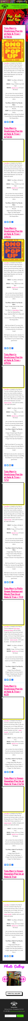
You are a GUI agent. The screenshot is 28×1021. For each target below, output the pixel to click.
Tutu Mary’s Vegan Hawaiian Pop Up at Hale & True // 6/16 (14, 781)
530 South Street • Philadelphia (19, 5)
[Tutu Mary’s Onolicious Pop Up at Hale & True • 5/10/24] (14, 50)
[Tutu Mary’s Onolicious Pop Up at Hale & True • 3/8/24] (14, 250)
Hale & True (15, 87)
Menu (4, 1)
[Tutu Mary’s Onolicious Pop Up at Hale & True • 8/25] (14, 708)
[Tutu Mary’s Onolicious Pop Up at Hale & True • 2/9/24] (14, 376)
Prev (5, 979)
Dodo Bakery (16, 310)
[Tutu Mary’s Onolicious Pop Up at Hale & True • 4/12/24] (14, 150)
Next (23, 979)
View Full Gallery (14, 993)
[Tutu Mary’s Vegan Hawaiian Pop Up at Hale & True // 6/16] (14, 799)
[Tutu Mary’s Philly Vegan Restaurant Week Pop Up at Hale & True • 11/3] (14, 612)
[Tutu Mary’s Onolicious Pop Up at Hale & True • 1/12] (14, 493)
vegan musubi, (8, 402)
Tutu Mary (6, 63)
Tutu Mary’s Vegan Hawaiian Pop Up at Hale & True (14, 874)
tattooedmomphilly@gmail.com (17, 1011)
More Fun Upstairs (20, 1)
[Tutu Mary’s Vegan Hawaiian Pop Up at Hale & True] (14, 890)
